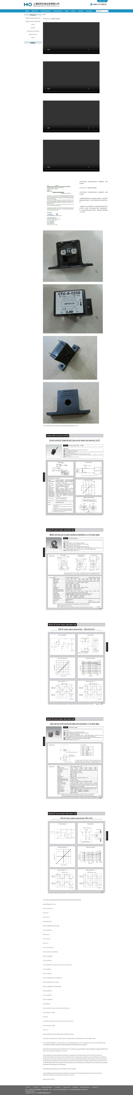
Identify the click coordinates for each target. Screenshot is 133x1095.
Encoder (33, 28)
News (66, 11)
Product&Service (46, 11)
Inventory (89, 11)
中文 (100, 1)
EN (104, 1)
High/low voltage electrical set (33, 18)
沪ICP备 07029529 (30, 1091)
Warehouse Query (84, 1087)
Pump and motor (33, 34)
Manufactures (58, 11)
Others (33, 37)
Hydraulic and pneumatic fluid (33, 21)
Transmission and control (33, 31)
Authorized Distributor (46, 1087)
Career (73, 11)
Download (75, 1087)
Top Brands (58, 1087)
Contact (80, 11)
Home (27, 11)
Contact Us (95, 1087)
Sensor (33, 24)
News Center (66, 1087)
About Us (35, 11)
